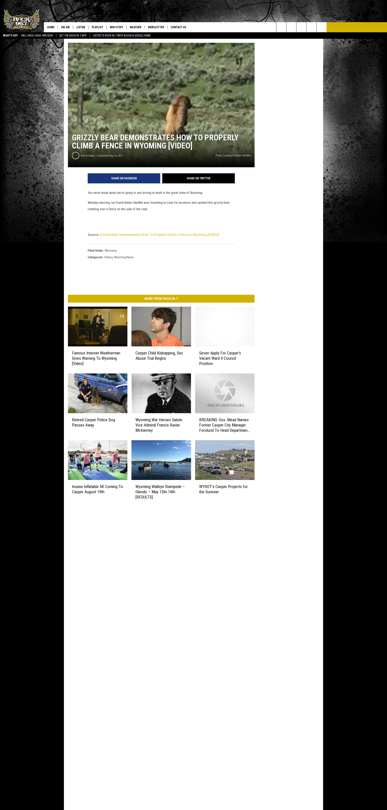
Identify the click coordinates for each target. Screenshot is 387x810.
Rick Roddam (88, 155)
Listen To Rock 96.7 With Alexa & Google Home (122, 35)
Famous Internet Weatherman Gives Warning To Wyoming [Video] (96, 358)
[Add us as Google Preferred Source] (291, 27)
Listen (80, 27)
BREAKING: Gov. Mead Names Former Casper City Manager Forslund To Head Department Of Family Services (224, 425)
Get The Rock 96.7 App (73, 35)
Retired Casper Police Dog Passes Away (93, 422)
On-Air (65, 27)
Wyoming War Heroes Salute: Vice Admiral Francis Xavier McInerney (159, 425)
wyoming (111, 250)
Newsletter (156, 27)
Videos (108, 257)
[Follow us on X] (311, 27)
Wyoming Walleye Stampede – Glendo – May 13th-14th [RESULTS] (160, 492)
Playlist (97, 27)
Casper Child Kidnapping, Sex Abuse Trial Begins (159, 356)
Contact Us (178, 27)
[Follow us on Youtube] (322, 27)
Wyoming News (124, 257)
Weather (135, 27)
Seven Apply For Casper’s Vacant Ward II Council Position (220, 358)
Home (50, 27)
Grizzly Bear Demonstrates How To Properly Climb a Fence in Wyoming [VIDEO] (159, 235)
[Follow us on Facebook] (301, 27)
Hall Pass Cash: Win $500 (37, 35)
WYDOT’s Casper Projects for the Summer (223, 489)
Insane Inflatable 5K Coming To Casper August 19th (97, 489)
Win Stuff (116, 27)
